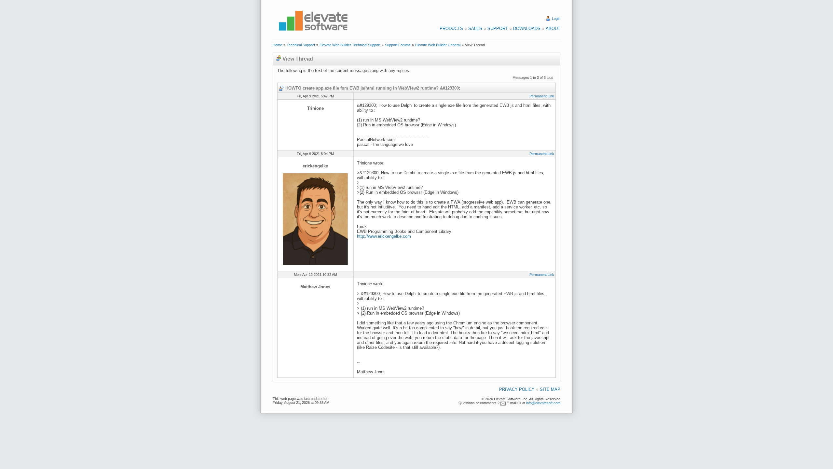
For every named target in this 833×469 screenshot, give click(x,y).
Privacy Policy (517, 389)
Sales (475, 28)
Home (277, 45)
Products (451, 28)
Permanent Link (541, 96)
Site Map (550, 389)
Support (497, 28)
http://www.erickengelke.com (384, 236)
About (553, 28)
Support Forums (398, 45)
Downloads (526, 28)
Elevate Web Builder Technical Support (350, 45)
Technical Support (301, 45)
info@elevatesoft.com (543, 403)
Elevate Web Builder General (437, 45)
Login (556, 19)
